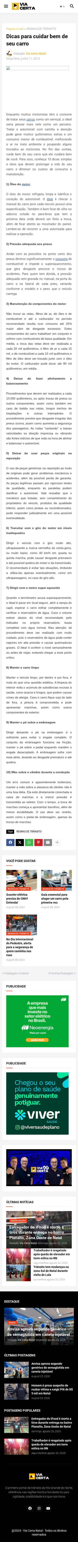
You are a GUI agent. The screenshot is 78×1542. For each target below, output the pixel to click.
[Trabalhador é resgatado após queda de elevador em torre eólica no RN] (18, 1256)
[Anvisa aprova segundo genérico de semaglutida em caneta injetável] (16, 1370)
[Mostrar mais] (57, 842)
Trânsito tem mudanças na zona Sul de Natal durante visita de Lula (51, 1270)
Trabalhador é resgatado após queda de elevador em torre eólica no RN (51, 1254)
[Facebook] (10, 842)
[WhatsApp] (29, 842)
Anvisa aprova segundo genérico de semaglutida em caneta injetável (50, 1367)
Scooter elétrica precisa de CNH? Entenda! (17, 898)
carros (30, 119)
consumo (62, 259)
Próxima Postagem (61, 973)
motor (26, 184)
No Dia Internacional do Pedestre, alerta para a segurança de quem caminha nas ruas (19, 947)
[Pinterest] (38, 842)
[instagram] (39, 1508)
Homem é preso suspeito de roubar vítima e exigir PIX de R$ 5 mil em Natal (52, 1389)
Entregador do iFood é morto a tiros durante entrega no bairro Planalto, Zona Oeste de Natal (51, 1422)
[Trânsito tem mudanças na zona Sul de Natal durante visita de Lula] (18, 1273)
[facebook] (29, 1508)
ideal (50, 199)
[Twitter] (20, 842)
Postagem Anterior (17, 973)
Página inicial (14, 29)
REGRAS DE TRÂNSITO (41, 29)
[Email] (48, 842)
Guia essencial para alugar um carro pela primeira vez (54, 898)
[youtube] (48, 1508)
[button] (5, 6)
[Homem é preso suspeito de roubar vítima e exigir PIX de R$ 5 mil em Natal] (16, 1392)
